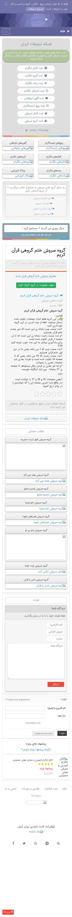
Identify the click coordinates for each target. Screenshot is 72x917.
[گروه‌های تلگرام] (23, 162)
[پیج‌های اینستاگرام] (57, 148)
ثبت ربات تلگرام (34, 83)
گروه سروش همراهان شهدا (36, 516)
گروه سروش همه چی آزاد (36, 475)
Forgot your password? (17, 700)
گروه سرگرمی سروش (42, 208)
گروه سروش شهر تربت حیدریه (36, 439)
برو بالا (7, 912)
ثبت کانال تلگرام (34, 68)
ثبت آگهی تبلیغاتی (34, 98)
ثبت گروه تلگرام (34, 76)
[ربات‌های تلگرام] (59, 176)
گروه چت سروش (42, 203)
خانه (62, 31)
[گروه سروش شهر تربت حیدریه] (36, 456)
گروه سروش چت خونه (36, 566)
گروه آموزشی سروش (42, 198)
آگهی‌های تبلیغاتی (18, 143)
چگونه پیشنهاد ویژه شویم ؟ (36, 750)
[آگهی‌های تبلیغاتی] (22, 148)
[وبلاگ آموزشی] (24, 176)
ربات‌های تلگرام (54, 171)
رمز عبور (61, 715)
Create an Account (43, 733)
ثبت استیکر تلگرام (34, 91)
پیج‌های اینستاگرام (54, 143)
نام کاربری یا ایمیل (56, 708)
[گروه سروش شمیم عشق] (51, 495)
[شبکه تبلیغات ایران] (36, 20)
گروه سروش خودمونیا (36, 503)
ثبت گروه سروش (34, 121)
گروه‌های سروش (50, 263)
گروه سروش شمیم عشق (36, 489)
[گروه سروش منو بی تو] (36, 547)
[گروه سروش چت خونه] (52, 572)
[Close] (6, 4)
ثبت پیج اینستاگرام (34, 106)
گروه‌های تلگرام (18, 157)
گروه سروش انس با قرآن (36, 580)
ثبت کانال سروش (34, 113)
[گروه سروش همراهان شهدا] (50, 523)
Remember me (33, 723)
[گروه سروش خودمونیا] (52, 509)
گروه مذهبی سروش (42, 214)
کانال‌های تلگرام (54, 157)
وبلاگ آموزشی (18, 171)
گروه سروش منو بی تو (36, 530)
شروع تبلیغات (35, 9)
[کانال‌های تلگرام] (59, 162)
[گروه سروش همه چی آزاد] (50, 481)
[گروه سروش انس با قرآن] (51, 586)
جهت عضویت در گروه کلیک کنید (36, 285)
